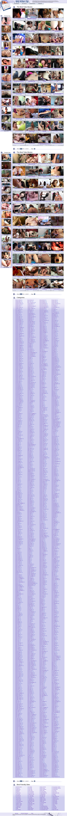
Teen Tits (53, 651)
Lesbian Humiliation (43, 449)
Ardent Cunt (6, 41)
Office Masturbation (43, 695)
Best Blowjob (17, 548)
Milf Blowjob (42, 603)
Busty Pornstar (18, 776)
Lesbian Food (42, 442)
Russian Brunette (54, 405)
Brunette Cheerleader (19, 728)
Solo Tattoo (53, 525)
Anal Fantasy (17, 414)
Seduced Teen (54, 427)
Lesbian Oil (41, 467)
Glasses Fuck (29, 659)
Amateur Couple (18, 329)
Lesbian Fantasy (42, 436)
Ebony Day (30, 807)
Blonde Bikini (17, 658)
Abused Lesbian (18, 300)
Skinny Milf (53, 482)
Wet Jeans (53, 715)
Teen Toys (53, 652)
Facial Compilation (30, 540)
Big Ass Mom (17, 567)
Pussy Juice (54, 334)
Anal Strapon (17, 432)
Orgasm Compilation (43, 707)
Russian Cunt (54, 407)
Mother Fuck (42, 669)
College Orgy (29, 370)
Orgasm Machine (42, 708)
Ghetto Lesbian (30, 640)
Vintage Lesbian (54, 700)
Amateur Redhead (18, 363)
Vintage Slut (54, 708)
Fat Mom (29, 559)
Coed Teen (29, 365)
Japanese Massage (43, 339)
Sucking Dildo (54, 566)
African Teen (17, 313)
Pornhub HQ (18, 795)
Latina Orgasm (42, 396)
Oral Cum (41, 702)
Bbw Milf (16, 522)
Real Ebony (54, 350)
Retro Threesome (55, 389)
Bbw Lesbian (17, 518)
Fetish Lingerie (29, 579)
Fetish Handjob (30, 578)
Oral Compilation (42, 701)
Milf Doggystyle (42, 607)
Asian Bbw (17, 445)
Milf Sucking (42, 633)
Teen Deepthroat (54, 601)
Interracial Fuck (42, 309)
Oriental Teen (42, 713)
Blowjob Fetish (17, 694)
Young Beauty (54, 757)
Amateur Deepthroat (18, 333)
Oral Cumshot (42, 703)
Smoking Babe (54, 503)
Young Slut (53, 773)
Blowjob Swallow (18, 695)
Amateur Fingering (18, 341)
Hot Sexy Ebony (43, 791)
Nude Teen (41, 684)
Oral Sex (41, 706)
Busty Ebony (17, 769)
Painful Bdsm (42, 724)
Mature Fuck (42, 561)
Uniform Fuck (54, 685)
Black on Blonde (18, 650)
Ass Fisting (17, 485)
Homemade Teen (30, 731)
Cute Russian (29, 426)
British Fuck (17, 712)
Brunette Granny (18, 738)
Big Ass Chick (17, 561)
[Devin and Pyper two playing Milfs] (19, 142)
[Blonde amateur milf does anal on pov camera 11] (44, 117)
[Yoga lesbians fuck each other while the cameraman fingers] (19, 92)
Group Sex (29, 683)
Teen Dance (54, 599)
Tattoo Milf (53, 574)
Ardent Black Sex (31, 800)
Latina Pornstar (42, 400)
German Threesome (30, 639)
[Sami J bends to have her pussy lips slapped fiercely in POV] (31, 162)
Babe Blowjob (17, 494)
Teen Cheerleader (55, 592)
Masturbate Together (43, 535)
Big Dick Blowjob (18, 585)
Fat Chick (29, 552)
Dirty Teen (29, 467)
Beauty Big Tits (18, 537)
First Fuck (29, 589)
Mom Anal (41, 645)
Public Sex (53, 327)
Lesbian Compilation (43, 429)
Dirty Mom (29, 463)
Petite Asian (42, 746)
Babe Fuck (17, 498)
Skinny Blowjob (54, 474)
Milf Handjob (42, 614)
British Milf (17, 715)
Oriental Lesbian (42, 712)
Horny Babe (29, 733)
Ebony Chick (29, 504)
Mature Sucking (42, 591)
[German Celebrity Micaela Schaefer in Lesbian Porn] (44, 187)
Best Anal (17, 546)
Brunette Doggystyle (18, 733)
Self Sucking (54, 429)
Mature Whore (42, 596)
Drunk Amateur (30, 481)
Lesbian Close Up (43, 426)
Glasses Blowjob (30, 658)
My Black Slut (42, 795)
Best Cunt (17, 549)
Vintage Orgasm (54, 706)
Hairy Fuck (29, 695)
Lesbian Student (42, 503)
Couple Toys (29, 389)
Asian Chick (17, 451)
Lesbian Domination (43, 433)
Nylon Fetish (42, 691)
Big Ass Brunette (18, 560)
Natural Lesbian (42, 677)
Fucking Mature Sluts (44, 809)
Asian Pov (17, 475)
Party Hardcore (42, 737)
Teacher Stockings (55, 578)
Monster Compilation (43, 660)
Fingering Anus (30, 580)
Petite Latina (42, 751)
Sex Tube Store (31, 796)
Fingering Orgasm (30, 584)
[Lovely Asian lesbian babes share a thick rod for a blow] (31, 105)
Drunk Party (29, 491)
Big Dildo (16, 591)
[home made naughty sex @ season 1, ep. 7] (57, 130)
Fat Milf (28, 558)
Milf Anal (41, 598)
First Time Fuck (30, 592)
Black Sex (17, 639)
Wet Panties (54, 719)
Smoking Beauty (54, 504)
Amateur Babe (17, 316)
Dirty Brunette (29, 457)
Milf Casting (42, 604)
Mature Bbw (42, 541)
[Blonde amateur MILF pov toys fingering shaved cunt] (44, 17)
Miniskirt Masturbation (43, 641)
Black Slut (17, 640)
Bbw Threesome (18, 529)
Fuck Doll (29, 622)
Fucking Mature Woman (56, 788)
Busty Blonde (17, 767)
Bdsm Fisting (17, 531)
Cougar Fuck (29, 378)
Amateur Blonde (18, 319)
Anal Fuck (17, 419)
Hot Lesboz (54, 795)
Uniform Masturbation (55, 687)
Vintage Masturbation (55, 701)
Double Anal (29, 472)
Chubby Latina (29, 328)
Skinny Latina (54, 478)
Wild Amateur (54, 732)
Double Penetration (30, 479)
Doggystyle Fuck (30, 470)
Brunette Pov (17, 746)
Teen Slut (53, 640)
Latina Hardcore (42, 390)
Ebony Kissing (29, 509)
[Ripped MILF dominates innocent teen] (31, 67)
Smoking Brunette (55, 506)
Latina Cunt (41, 386)
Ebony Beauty (29, 500)
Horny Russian (30, 752)
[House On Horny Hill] (57, 105)
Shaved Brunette (54, 444)
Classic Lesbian (30, 340)
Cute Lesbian (29, 424)
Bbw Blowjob (17, 512)
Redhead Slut (54, 371)
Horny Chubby (29, 738)
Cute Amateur (29, 417)
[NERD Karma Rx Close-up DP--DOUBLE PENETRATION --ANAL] (31, 80)
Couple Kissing (30, 386)
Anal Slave (17, 430)
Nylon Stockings (42, 694)
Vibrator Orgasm (54, 693)
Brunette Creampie (18, 732)
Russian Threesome (55, 418)
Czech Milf (29, 437)
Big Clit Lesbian (18, 574)
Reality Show (54, 353)
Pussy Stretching (54, 340)
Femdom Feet (29, 568)
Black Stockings (18, 642)
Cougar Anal (29, 377)
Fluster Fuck (6, 65)
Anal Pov (17, 429)
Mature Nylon (42, 577)
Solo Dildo (53, 519)
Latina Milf (41, 394)
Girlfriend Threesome (31, 650)
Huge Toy (29, 769)
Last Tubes (6, 73)
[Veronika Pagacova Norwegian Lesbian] (31, 117)
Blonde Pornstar (18, 681)
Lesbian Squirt (42, 497)
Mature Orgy (42, 579)
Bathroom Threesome (19, 510)
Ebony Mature (29, 512)
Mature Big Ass (42, 543)
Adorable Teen (17, 308)
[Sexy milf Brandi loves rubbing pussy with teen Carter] (57, 42)
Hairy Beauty (29, 690)
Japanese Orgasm (43, 344)
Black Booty (17, 623)
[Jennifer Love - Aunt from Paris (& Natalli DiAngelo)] (44, 250)
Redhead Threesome (55, 374)
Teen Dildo (53, 602)
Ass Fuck (17, 486)
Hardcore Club (29, 713)
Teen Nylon (53, 627)
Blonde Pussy (17, 683)
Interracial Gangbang (43, 310)
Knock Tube (6, 234)
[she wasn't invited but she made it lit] (44, 67)
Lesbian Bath (42, 418)
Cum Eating (29, 402)
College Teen (29, 375)
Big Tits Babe (17, 598)
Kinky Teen (41, 362)
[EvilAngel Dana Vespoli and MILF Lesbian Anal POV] (44, 80)
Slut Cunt (53, 499)
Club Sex (29, 359)
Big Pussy (17, 597)
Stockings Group (54, 541)
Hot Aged (54, 794)
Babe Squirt (17, 500)
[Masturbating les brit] (19, 175)
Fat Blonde (29, 549)
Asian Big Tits (17, 448)
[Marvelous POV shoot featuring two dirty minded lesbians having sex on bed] (44, 142)
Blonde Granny (18, 672)
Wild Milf (53, 743)
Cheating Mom (30, 319)
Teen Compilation (54, 595)
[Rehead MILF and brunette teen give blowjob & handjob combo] (57, 187)
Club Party (29, 358)
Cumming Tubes (43, 802)
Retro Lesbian (54, 382)
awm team (16, 813)
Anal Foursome (18, 418)
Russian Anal (54, 399)
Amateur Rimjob (18, 365)
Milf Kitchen (41, 616)
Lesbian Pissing (42, 474)
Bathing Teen (17, 505)
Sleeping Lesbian (54, 497)
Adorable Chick (18, 304)
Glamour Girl (29, 652)
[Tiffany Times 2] (31, 225)
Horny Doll (29, 740)
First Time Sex (29, 595)
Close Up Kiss (29, 351)
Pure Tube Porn (6, 251)
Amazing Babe (17, 386)
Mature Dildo (42, 553)
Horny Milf (29, 746)
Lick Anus (41, 521)
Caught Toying (29, 307)
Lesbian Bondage (42, 423)
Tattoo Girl (53, 573)
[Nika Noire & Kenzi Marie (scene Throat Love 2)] (31, 275)
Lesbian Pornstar (42, 476)
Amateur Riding (18, 364)
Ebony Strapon (30, 521)
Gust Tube (6, 218)
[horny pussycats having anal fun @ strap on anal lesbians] (31, 42)
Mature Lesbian (42, 572)
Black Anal (17, 616)
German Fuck (29, 633)
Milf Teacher (42, 634)
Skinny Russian (54, 486)
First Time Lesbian (30, 593)
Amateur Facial (18, 339)
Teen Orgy (53, 629)
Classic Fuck (29, 338)
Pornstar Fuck (42, 768)
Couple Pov (29, 388)
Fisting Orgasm (30, 603)
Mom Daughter (42, 648)
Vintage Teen (54, 709)
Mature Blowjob (42, 547)
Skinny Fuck (54, 476)
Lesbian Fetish (42, 438)
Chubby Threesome (30, 337)
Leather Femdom (42, 408)
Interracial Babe (42, 301)
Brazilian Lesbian (18, 706)
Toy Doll (53, 676)
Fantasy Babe (29, 543)
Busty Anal (17, 762)
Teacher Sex (54, 577)
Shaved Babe (54, 439)
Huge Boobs (29, 757)
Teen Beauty (54, 586)
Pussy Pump (54, 339)
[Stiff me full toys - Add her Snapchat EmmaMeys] (44, 130)
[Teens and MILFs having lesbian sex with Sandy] (19, 225)
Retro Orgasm (54, 387)
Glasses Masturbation (31, 660)
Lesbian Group (42, 445)
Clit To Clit (29, 347)
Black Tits (17, 646)
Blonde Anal (17, 651)
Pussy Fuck (54, 333)
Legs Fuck (41, 412)
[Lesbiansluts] (44, 42)
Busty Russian (30, 300)
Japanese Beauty (42, 328)
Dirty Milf (29, 462)
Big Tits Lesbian (18, 602)
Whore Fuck (54, 726)
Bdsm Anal (17, 530)
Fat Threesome (30, 564)
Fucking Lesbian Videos (44, 808)
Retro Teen (53, 388)
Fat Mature (29, 556)
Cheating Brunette (30, 314)
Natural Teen (42, 681)
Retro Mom (53, 386)
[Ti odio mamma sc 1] (31, 250)
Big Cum (16, 583)
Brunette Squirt (18, 751)
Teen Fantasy (54, 608)
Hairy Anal (29, 687)
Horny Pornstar (30, 750)
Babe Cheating (17, 497)
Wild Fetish (53, 739)
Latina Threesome (43, 407)
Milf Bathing (41, 599)
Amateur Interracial (18, 350)
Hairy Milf (29, 703)
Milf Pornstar (42, 622)
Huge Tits (29, 768)
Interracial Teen (42, 319)
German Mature (30, 635)
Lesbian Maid (42, 455)
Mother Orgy (42, 672)
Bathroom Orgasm (18, 509)
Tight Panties (54, 666)
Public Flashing (54, 325)
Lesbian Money (42, 462)
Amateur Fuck (17, 344)
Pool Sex (41, 761)
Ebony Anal (29, 497)
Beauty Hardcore (18, 541)
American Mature (18, 402)
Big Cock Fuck (18, 580)
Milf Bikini (41, 602)
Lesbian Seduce (42, 486)
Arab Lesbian (17, 439)
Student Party (54, 554)
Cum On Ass (29, 405)
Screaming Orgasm (55, 425)
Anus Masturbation (18, 438)
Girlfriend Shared (30, 648)
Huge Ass (29, 756)
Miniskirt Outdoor (42, 642)
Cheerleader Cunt (30, 322)
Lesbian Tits (42, 510)
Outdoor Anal (42, 714)
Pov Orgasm (54, 309)
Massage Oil (42, 531)
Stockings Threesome (55, 543)
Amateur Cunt (17, 332)
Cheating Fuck (29, 315)
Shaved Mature (54, 450)
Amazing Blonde (18, 388)
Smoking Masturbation (55, 512)
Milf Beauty (41, 601)
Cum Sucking (29, 411)
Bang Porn (6, 49)
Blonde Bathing (18, 654)
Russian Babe (54, 400)
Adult (17, 808)
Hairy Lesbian (29, 700)
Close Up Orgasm (30, 353)
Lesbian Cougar (42, 430)
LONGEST (27, 148)
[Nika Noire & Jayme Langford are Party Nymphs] (19, 275)
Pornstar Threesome (55, 303)
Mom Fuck (41, 650)
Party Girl (41, 736)
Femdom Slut (29, 572)
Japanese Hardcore (43, 335)
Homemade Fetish (30, 725)
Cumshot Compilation (31, 413)
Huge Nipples (29, 764)
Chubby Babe (29, 325)
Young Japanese (54, 767)
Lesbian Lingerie (42, 454)
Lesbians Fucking (43, 519)
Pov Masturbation (55, 307)
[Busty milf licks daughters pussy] (44, 30)
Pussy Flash (54, 332)
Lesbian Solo (42, 493)
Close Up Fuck (30, 350)
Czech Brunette (30, 432)
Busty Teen (29, 301)
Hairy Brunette (29, 693)
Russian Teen (54, 417)
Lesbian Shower (42, 488)
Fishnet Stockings (30, 601)
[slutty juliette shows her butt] (31, 92)
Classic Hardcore (30, 339)
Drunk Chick (29, 486)
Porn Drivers (6, 98)
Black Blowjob (17, 622)
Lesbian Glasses (42, 444)
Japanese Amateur (43, 322)
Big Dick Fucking (18, 589)
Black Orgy (17, 635)
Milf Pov (41, 623)
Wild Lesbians (54, 740)
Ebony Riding (29, 518)
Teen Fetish (53, 610)
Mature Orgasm (42, 578)
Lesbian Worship (42, 517)
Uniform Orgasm (54, 688)
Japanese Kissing (43, 337)
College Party (29, 371)
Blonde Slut (17, 684)
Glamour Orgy (29, 657)
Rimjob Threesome (55, 396)
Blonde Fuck (17, 670)
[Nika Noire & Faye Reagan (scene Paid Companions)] (57, 250)
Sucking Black (54, 562)
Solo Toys (53, 528)
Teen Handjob (54, 620)
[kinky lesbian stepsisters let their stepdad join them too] (19, 200)
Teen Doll (53, 604)
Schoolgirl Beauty (55, 419)
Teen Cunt (53, 598)
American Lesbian (18, 401)
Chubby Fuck (29, 327)
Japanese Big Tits (43, 329)
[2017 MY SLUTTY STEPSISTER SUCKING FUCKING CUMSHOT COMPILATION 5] (31, 288)
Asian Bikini (17, 449)
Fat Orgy (29, 560)
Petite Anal (41, 745)
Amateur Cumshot (18, 331)
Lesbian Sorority (42, 494)
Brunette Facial (18, 736)
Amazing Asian (18, 384)
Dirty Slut (29, 466)
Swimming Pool (54, 571)
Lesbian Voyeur (42, 515)
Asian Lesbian (17, 464)
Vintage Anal (54, 695)
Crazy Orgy (29, 396)
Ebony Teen (29, 523)
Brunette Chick (18, 730)
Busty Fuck (17, 770)
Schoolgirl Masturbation (56, 421)
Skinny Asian (54, 468)
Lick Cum (41, 522)
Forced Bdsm (29, 610)
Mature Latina (42, 571)
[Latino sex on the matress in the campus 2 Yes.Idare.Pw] (44, 288)
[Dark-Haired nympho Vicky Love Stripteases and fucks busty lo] (19, 67)
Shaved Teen (54, 457)
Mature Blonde (42, 546)
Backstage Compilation (19, 503)
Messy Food (42, 597)
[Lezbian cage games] (31, 142)
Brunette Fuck (17, 737)
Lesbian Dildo (42, 431)
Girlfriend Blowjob (30, 645)
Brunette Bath (17, 721)
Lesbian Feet (42, 437)
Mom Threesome (42, 657)
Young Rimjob (54, 770)
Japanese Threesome (43, 347)
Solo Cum (53, 518)
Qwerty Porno (6, 106)
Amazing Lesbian (18, 393)
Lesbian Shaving (42, 487)
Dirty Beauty (29, 455)
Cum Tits (29, 412)
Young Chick (54, 763)
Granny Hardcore (30, 672)
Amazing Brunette (18, 389)
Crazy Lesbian (29, 395)
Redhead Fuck (54, 364)
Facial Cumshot (30, 541)
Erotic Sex (29, 531)
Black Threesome (18, 645)
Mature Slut (41, 585)
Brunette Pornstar (18, 745)
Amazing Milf (17, 394)
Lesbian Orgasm (42, 468)
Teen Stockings (54, 645)
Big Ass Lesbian (18, 565)
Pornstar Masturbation (43, 770)
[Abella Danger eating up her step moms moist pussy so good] (31, 30)
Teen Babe (53, 584)
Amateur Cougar (18, 328)
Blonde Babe (17, 653)
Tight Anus (53, 663)
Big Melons (17, 592)
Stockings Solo (54, 542)
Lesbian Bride (42, 424)
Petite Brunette (42, 749)
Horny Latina (29, 744)
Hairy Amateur (29, 685)
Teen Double (54, 605)
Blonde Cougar (18, 664)
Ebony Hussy (42, 788)
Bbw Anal (17, 511)
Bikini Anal (17, 605)
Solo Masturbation (55, 522)
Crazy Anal (29, 390)
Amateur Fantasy (18, 340)
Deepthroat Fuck (30, 445)
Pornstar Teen (54, 302)
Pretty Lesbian (54, 320)
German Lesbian (30, 634)
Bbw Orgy (17, 524)
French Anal (29, 616)
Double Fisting (29, 476)
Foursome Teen (30, 614)
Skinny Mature (54, 481)
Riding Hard (54, 394)
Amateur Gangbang (18, 345)
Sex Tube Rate (6, 267)
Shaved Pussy (54, 454)
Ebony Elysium (31, 808)
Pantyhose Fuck (42, 731)
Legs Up (41, 413)
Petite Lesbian (42, 752)
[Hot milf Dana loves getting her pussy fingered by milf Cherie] (31, 175)
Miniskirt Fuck (42, 640)
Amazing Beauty (18, 387)
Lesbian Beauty (42, 420)
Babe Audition (17, 492)
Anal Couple (17, 408)
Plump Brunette (42, 756)
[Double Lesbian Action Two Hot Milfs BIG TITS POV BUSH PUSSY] (44, 55)
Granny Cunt (29, 670)
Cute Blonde (29, 419)
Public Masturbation (55, 326)
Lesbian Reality (42, 481)
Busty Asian (17, 763)
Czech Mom (29, 438)
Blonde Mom (17, 678)
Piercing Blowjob (42, 755)
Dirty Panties (29, 464)
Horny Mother (29, 749)
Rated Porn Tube (6, 259)
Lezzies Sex (54, 807)
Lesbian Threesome (43, 509)
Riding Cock (54, 390)
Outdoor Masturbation (43, 719)
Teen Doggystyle (54, 603)
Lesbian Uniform (42, 513)
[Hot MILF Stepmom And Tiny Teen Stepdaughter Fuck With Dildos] (31, 17)
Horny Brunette (30, 737)
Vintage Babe (54, 696)
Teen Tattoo (53, 648)
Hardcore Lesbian (30, 715)
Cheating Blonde (30, 313)
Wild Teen (53, 750)
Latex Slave (42, 377)
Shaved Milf (54, 451)
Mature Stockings (43, 589)
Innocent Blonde (30, 771)
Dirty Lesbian (29, 461)
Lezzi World (54, 808)
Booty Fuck (17, 702)
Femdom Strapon (30, 574)
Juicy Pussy (42, 353)
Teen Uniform (54, 653)
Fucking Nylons (55, 789)
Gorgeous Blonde (30, 663)
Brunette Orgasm (18, 744)
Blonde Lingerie (18, 676)
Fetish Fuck (29, 577)
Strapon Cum (54, 546)
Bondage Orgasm (18, 697)
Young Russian (54, 771)
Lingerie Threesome (43, 528)
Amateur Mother (18, 356)
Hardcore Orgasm (30, 718)
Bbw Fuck (17, 515)
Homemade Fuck (30, 726)
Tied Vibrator (54, 660)
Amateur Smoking (18, 368)
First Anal (29, 586)
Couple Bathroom (30, 383)
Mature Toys (42, 595)
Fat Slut (28, 561)
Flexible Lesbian (30, 605)
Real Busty (53, 347)
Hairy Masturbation (30, 701)
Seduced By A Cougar (55, 426)
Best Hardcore (17, 552)
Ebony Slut (29, 519)
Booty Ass (17, 700)
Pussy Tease (54, 343)
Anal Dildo (17, 411)
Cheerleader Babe (30, 321)
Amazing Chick (18, 390)
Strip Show (53, 549)
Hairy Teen (29, 706)
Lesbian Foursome (43, 443)
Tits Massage (54, 672)
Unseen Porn (18, 802)
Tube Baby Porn (31, 798)
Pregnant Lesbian (55, 313)
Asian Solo (17, 479)
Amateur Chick (18, 325)
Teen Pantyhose (54, 632)
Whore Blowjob (54, 725)
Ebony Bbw (29, 499)
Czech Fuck (29, 433)
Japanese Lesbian (43, 338)
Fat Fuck (29, 553)
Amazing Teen (17, 396)
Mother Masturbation (43, 670)
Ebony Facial (29, 505)
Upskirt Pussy (54, 690)
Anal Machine (17, 423)
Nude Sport (41, 683)
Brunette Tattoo (18, 752)
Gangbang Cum (30, 626)
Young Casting (54, 762)
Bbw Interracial (18, 516)
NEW (23, 148)
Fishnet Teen (29, 602)
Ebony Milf (29, 513)
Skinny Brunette (54, 475)
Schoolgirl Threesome (55, 423)
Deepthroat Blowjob (30, 444)
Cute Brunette (29, 420)
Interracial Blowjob (43, 303)
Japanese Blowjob (43, 331)
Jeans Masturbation (43, 351)
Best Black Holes (31, 801)
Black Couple (17, 626)
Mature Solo (42, 586)
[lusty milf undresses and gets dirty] (57, 142)
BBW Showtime (43, 800)
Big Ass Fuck (17, 564)
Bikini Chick (17, 609)
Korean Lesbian (42, 368)
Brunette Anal (17, 718)
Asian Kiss (17, 463)
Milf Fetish (41, 610)
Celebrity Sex (29, 309)
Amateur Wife (17, 382)
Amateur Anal (17, 314)
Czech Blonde (29, 431)
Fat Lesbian (29, 555)
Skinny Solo (54, 487)
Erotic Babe (29, 528)
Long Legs (41, 529)
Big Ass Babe (17, 556)
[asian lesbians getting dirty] (19, 55)
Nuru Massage (42, 688)
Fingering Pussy (30, 585)
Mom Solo (41, 654)
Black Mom (17, 633)
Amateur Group (18, 346)
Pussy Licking (54, 335)
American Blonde (18, 399)
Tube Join (6, 33)
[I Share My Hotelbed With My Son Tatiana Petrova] (44, 175)
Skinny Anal (54, 467)
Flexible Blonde (30, 604)
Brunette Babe (17, 720)
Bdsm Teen (17, 534)
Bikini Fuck (17, 610)
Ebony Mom (29, 515)
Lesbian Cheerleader (43, 425)
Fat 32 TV (42, 803)
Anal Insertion (17, 421)
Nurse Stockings (42, 687)
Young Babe (54, 756)
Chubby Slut (29, 334)
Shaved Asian (54, 438)
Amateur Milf (17, 353)
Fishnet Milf (29, 599)
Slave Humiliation (54, 493)
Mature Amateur (42, 537)
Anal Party (17, 427)
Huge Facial (29, 763)
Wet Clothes (54, 714)
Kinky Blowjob (42, 356)
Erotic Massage (30, 530)
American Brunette (18, 400)
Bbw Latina (17, 517)
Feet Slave (29, 566)
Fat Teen (28, 562)
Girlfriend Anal (29, 644)
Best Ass (17, 547)
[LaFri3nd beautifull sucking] (31, 55)
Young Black (54, 758)
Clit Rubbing (29, 346)
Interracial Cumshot (43, 304)
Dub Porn (6, 57)
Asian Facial (17, 456)
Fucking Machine (30, 623)
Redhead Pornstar (55, 370)
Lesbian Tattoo (42, 505)
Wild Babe (53, 733)
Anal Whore (17, 437)
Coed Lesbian (29, 363)
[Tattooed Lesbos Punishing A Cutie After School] (31, 200)
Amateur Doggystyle (18, 335)
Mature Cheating (42, 549)
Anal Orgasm (17, 424)
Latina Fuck (41, 388)
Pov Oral (53, 308)
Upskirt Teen (54, 691)
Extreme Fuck (29, 537)
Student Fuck (54, 552)
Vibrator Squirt (54, 694)
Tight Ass (53, 664)
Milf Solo (41, 627)
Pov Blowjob (54, 304)
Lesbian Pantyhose (43, 472)
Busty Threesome (30, 302)
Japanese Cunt (42, 333)
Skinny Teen (54, 488)
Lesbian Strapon (42, 500)
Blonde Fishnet (18, 669)
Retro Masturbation (55, 383)
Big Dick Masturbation (19, 590)
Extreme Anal (29, 535)
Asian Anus (17, 443)
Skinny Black (54, 472)
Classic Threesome (30, 341)
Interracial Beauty (42, 302)
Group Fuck (29, 681)
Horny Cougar (29, 739)
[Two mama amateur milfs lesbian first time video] (57, 175)
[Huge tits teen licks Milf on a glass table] (44, 162)
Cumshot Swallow (30, 414)
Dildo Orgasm (29, 448)
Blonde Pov (17, 682)
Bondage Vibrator (18, 699)
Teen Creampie (54, 596)
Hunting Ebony (42, 794)
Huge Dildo (29, 761)
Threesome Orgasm (55, 659)
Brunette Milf (17, 742)
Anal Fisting (17, 417)
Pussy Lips (53, 337)
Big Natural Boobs (18, 593)
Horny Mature (29, 745)
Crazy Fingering (30, 393)
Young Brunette (54, 761)
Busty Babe (17, 764)
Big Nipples (17, 595)
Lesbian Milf (42, 460)
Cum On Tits (29, 408)
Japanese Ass (42, 325)
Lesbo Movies (54, 802)
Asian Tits (17, 482)
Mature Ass (41, 540)
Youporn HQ (6, 177)
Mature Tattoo (42, 592)
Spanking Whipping (55, 529)
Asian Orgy (17, 473)
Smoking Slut (54, 515)
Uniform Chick (54, 684)
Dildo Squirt (29, 450)
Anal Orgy (17, 425)
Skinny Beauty (54, 470)
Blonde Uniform (18, 690)
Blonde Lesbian (18, 675)
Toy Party (53, 678)
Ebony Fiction (30, 809)
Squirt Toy (53, 536)
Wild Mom (53, 744)
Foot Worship (29, 609)
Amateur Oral (17, 357)
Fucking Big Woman (43, 806)
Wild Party (53, 746)
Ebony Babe (29, 498)
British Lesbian (17, 713)
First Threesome (30, 591)
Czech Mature (29, 436)
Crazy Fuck (29, 394)
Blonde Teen (17, 689)
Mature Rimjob (42, 583)
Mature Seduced (42, 584)
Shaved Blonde (54, 443)
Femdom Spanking (30, 573)
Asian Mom (17, 470)
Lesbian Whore (42, 516)
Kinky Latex (42, 358)
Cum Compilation (30, 401)
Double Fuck (29, 478)
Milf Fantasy (42, 609)
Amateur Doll (17, 337)
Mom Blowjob (42, 646)
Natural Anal (42, 675)
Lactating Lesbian (42, 369)
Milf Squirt (41, 629)
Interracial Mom (42, 314)
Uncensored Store (6, 122)
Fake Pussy (29, 542)
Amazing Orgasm (18, 395)
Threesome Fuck (54, 658)
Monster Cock (42, 659)
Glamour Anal (29, 651)
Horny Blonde (29, 736)
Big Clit (16, 573)
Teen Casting (54, 591)
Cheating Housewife (30, 316)
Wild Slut (53, 749)
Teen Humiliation (54, 621)
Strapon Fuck (54, 547)
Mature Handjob (42, 565)
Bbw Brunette (17, 513)
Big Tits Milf (17, 603)
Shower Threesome (55, 463)
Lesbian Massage (43, 456)
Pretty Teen (53, 322)
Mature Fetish (42, 559)
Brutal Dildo (17, 758)
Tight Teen (53, 669)
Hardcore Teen (30, 721)
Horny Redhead (30, 751)
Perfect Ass (41, 739)
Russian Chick (54, 406)
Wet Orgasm (54, 718)
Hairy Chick (29, 694)
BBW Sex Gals (43, 798)
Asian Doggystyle (18, 455)
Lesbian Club (42, 427)
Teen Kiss (53, 623)
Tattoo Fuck (54, 572)
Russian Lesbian (54, 411)
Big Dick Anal (17, 584)
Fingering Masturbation (31, 583)
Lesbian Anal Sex (42, 414)
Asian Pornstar (18, 474)
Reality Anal (54, 352)
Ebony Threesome (30, 524)
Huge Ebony (29, 762)
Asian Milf (17, 469)
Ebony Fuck (29, 506)
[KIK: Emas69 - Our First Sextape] (44, 275)
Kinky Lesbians (42, 359)
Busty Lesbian (17, 773)
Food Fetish (29, 607)
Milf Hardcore (42, 615)
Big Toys (16, 604)
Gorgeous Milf (29, 666)
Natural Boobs (42, 676)
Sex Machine (54, 431)
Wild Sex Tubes (6, 169)
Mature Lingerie (42, 573)
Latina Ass (41, 381)
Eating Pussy (29, 494)
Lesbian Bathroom (43, 419)
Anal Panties (17, 426)
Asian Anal (17, 442)
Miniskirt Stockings (43, 644)
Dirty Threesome (30, 468)
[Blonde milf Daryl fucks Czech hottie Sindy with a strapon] (19, 117)
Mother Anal (42, 666)
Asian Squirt (17, 480)
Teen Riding (54, 638)
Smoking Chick (54, 507)
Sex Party (53, 432)
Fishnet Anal (29, 596)
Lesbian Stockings (43, 499)
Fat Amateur (29, 546)
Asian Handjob (17, 461)
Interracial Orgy (42, 316)
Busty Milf (17, 774)
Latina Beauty (42, 382)
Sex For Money (54, 430)
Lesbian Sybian (42, 504)
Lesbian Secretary (43, 485)
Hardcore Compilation (31, 714)
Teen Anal (53, 580)
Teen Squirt (53, 644)
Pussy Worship (54, 345)
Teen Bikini (53, 589)
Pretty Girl (53, 319)
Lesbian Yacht (42, 518)
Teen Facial (53, 607)
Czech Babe (29, 430)
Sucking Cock (54, 564)
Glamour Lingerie (30, 654)
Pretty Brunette (54, 316)
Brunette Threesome (18, 755)
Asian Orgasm (17, 472)
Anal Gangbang (18, 420)
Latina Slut (41, 402)
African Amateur (18, 309)
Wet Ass (53, 713)
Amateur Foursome (18, 343)
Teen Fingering (54, 611)
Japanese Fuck (42, 334)
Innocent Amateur (30, 770)
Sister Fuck (53, 464)
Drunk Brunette (30, 485)
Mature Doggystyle (43, 554)
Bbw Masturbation (18, 521)
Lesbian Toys (42, 511)
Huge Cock (29, 758)
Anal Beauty (17, 406)
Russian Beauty (54, 401)
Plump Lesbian (42, 757)
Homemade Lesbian (30, 727)
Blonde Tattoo (17, 688)
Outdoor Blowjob (42, 715)
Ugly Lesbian (54, 682)
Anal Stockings (18, 431)
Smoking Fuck (54, 510)
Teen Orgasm (54, 628)
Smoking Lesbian (54, 511)
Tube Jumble (6, 114)
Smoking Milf (54, 513)
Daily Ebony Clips (31, 803)
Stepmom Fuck (54, 537)
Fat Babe (29, 548)
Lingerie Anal (42, 524)
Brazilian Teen (17, 707)
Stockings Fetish (54, 540)
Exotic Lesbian (30, 534)
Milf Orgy (41, 620)
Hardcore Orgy (30, 719)
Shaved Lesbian (54, 449)
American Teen (18, 405)
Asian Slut (17, 478)
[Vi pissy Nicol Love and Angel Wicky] (44, 225)
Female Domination (30, 567)
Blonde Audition (18, 652)
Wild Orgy (53, 745)
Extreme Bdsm (30, 536)
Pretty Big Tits (54, 314)
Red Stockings (54, 356)
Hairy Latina (29, 699)
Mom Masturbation (43, 651)
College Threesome (30, 376)
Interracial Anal (42, 300)
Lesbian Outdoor (42, 470)
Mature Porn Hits (55, 809)
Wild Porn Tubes (6, 161)
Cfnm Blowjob (29, 310)
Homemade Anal (30, 724)
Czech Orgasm (30, 439)
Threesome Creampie (55, 657)
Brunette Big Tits (18, 724)
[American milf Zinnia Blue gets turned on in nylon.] (19, 162)
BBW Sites (42, 801)
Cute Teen (29, 427)
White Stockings (54, 724)
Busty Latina (17, 771)
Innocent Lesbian (30, 775)
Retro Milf (53, 384)
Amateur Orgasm (18, 358)
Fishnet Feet (29, 597)
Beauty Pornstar (18, 543)
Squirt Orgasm (54, 535)
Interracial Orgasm (43, 315)
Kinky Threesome (43, 363)
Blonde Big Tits (18, 657)
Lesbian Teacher (42, 506)
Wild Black (53, 737)
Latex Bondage (42, 371)
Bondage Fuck (17, 696)
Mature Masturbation (43, 574)
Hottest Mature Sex (55, 796)
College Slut (29, 374)
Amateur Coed (17, 326)
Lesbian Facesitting (43, 435)
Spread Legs (54, 534)
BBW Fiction (42, 797)
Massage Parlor (42, 534)
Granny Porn (54, 791)
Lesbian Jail (42, 450)
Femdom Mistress (30, 571)
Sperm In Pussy (54, 531)
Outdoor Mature (42, 720)
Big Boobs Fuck (18, 572)
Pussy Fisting (54, 331)
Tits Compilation (54, 670)
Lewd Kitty (54, 806)
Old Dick (41, 700)
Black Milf (17, 632)
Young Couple (54, 764)
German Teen (29, 638)
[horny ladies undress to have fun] (19, 30)
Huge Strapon (29, 767)
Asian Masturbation (18, 467)
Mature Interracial (42, 567)
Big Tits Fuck (17, 601)
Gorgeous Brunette (30, 664)
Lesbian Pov (42, 478)
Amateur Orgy (17, 359)
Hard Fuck (29, 709)
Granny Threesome (30, 677)
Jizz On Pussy (42, 352)
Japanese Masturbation (44, 340)
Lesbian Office (42, 466)
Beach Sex (17, 535)
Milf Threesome (42, 635)
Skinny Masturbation (55, 480)
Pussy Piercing (54, 338)
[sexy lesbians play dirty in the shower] (57, 200)
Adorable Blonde (18, 302)
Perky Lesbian (42, 743)
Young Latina (54, 768)
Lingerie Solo (42, 525)
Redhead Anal (54, 357)
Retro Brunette (54, 380)
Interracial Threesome (43, 320)
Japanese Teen (42, 346)
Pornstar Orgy (42, 773)
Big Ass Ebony (17, 562)
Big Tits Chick (17, 599)
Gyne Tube (6, 226)
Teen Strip (53, 646)
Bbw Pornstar (17, 525)
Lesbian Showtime (55, 798)
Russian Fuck (54, 408)
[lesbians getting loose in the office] (19, 250)
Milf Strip (41, 632)
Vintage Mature (54, 702)
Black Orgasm (17, 634)
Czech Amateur (30, 429)
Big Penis (17, 596)
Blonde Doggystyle (18, 665)
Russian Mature (54, 413)
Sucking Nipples (54, 567)
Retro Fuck (53, 381)
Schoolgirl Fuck (54, 420)
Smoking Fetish (54, 509)
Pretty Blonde (54, 315)
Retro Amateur (54, 375)
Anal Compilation (18, 407)
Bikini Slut (17, 611)
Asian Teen (17, 481)
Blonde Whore (17, 691)
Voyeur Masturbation (55, 712)
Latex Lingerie (42, 375)
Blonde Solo (17, 685)
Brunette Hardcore (18, 739)
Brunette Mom (17, 743)
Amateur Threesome (19, 378)
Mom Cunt (41, 647)
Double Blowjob (30, 473)
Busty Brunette (18, 768)
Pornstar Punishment (43, 775)
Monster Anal (42, 658)
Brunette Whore (18, 756)
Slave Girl (53, 492)
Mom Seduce (42, 653)
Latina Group (42, 389)
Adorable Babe (17, 301)
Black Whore (17, 648)
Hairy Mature (29, 702)
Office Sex (41, 697)
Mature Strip (42, 590)
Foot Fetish (29, 608)
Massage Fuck (42, 530)
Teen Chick (53, 593)
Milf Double (41, 608)
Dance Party (29, 442)
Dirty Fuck (29, 460)
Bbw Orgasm (17, 523)
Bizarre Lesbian (18, 614)
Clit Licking (29, 344)
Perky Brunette (42, 742)
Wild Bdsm (53, 734)
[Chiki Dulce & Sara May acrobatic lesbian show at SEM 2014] (19, 42)
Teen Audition (54, 583)
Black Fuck (17, 628)
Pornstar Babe (42, 764)
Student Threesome (55, 556)
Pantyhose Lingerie (43, 732)
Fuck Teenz (54, 790)
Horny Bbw (29, 734)
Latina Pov (41, 401)
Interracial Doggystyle (43, 307)
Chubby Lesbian (30, 329)
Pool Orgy (41, 758)
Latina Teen (41, 406)
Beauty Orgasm (18, 542)
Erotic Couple (29, 529)
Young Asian (54, 755)
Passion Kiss (42, 738)
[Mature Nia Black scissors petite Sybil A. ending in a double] (31, 130)
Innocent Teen (29, 776)
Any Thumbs (6, 202)
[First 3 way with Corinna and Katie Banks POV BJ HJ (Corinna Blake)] (57, 92)
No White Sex (42, 796)
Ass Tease (17, 488)
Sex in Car (53, 435)
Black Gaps (30, 802)
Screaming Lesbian (55, 424)
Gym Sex (29, 684)
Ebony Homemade (30, 507)
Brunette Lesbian (18, 740)
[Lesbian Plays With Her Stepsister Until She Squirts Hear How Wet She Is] (19, 80)
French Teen (29, 621)
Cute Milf (29, 425)
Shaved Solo (54, 456)
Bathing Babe (17, 504)
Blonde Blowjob (18, 659)
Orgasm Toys (42, 709)
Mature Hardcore (42, 566)
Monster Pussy (42, 664)
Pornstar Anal (42, 763)
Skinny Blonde (54, 473)
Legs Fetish (41, 411)
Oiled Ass (41, 699)
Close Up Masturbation (31, 352)
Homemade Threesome (31, 732)
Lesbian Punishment (43, 479)
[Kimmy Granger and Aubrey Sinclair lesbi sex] (57, 80)
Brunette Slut (17, 749)
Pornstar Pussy (42, 776)
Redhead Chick (54, 362)
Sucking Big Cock (55, 560)
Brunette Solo (17, 750)
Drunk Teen (29, 493)
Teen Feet (53, 609)
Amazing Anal (17, 383)
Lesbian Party (42, 473)
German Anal (29, 628)
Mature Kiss (42, 568)
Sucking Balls (54, 559)
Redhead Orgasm (55, 369)
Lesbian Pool (42, 475)
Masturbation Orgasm (43, 536)
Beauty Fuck (17, 540)
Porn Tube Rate (31, 791)
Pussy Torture (54, 344)
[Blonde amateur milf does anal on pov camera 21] (19, 17)
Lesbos (53, 804)
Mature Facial (42, 556)
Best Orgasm (17, 553)
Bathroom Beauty (18, 506)
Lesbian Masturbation (43, 457)
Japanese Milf (42, 343)
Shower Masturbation (55, 461)
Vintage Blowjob (54, 697)
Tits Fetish (53, 671)
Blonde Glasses (18, 671)
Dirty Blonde (29, 456)
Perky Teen (41, 744)
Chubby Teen (29, 335)
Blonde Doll (17, 666)
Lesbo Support (54, 803)
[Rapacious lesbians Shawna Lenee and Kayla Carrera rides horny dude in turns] (31, 187)
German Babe (29, 629)
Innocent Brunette (30, 773)
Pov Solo (53, 310)
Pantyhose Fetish (42, 730)
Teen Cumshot (54, 597)
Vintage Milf (54, 703)
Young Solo (53, 774)
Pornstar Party (42, 774)
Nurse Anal (41, 685)
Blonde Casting (18, 660)
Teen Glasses (54, 617)
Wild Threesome (54, 751)
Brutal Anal (17, 757)
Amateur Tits (17, 380)
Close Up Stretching (30, 356)
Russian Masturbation (55, 412)
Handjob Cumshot (30, 707)
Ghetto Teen (29, 641)
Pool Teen (41, 762)
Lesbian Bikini (42, 421)
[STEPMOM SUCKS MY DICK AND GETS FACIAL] (57, 275)
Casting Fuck (29, 304)
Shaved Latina (54, 448)
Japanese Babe (42, 326)
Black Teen (17, 644)
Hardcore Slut (29, 720)
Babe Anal (17, 491)
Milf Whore (41, 639)
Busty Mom (17, 775)
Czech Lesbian (30, 435)
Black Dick (17, 627)
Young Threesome (55, 776)
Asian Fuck (17, 460)
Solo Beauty (54, 517)
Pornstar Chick (42, 767)
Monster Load (42, 663)
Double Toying (29, 480)
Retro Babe (53, 376)
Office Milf (41, 696)
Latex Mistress (42, 376)
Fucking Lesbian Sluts (44, 807)
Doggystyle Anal (30, 469)
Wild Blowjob (54, 738)
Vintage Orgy (54, 707)
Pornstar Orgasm (42, 771)
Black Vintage (17, 647)
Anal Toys (17, 436)
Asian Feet (17, 457)
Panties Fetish (42, 725)
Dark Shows (30, 804)
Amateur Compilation (19, 327)
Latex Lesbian (42, 374)
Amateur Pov (17, 362)
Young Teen (54, 775)
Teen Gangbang (54, 616)
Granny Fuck (29, 671)
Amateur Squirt (18, 370)
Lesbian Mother (42, 463)
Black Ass (17, 617)
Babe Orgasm (17, 499)
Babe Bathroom (18, 493)
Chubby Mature (30, 331)
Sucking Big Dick (54, 561)
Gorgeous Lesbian (30, 665)
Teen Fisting (54, 614)
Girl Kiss (28, 642)
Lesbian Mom (42, 461)
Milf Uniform (42, 638)
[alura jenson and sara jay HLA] (19, 187)
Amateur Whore (18, 381)
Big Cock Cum (17, 579)
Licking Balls (42, 523)
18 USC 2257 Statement (24, 813)
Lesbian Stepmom (43, 498)
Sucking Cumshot (55, 565)
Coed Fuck (29, 362)
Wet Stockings (54, 721)
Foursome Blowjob (30, 611)
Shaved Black (54, 442)
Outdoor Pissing (42, 721)
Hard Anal (29, 708)
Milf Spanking (42, 628)
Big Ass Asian (17, 555)
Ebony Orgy (29, 517)
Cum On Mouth (30, 406)
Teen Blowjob (54, 590)
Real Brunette (54, 346)
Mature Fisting (42, 560)
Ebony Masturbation (30, 511)
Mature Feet (42, 558)
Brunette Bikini (17, 725)
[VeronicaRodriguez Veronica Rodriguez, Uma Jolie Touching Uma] (57, 288)
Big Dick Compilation (19, 586)
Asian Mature (17, 468)
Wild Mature (54, 742)
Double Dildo (29, 474)
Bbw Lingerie (17, 519)
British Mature (17, 714)
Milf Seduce (42, 626)
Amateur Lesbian (18, 352)
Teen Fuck (53, 615)
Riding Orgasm (54, 395)
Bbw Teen (17, 528)
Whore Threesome (55, 731)
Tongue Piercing (54, 675)
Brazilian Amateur (18, 703)
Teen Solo (53, 641)
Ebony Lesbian (30, 510)
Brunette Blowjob (18, 726)
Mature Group (42, 564)
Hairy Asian (29, 688)
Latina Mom (42, 395)
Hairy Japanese (30, 697)
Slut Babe (53, 498)
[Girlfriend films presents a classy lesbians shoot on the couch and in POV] (57, 67)
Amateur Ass (17, 315)
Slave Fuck (53, 491)
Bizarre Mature (18, 615)
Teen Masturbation (55, 626)
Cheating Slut (29, 320)
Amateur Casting (18, 322)
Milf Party (41, 621)
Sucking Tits (54, 568)
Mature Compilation (43, 550)
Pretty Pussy (54, 321)
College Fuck (29, 368)
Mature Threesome (43, 593)
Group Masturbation (30, 682)
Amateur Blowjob (18, 320)
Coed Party (29, 364)
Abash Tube (6, 185)
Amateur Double (18, 338)
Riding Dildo (54, 393)
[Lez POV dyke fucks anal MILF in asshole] (57, 55)
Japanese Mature (42, 341)
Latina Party (42, 399)
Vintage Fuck (54, 699)
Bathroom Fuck (18, 507)
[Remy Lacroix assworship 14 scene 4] (19, 288)
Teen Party (53, 633)
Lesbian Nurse (42, 464)
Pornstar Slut (54, 300)
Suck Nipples (54, 558)
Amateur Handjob (18, 347)
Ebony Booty (29, 503)
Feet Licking (29, 565)
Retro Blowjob (54, 378)
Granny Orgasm (30, 676)
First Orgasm (29, 590)
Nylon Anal (41, 689)
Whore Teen (54, 730)
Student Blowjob (54, 550)
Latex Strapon (42, 378)
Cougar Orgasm (30, 380)
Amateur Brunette (18, 321)
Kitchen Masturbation (43, 365)
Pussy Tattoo (54, 341)
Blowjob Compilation (18, 693)
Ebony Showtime (43, 789)
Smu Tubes (30, 797)
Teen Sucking (54, 647)
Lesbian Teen (42, 507)
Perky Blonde (42, 740)
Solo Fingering (54, 521)
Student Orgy (54, 553)
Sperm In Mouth (54, 530)
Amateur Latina (18, 351)
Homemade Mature (30, 728)
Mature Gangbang (43, 562)
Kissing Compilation (43, 364)
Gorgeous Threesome (31, 669)
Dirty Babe (29, 454)
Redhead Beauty (54, 359)
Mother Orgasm (42, 671)
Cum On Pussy (30, 407)
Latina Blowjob (42, 383)
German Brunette (30, 632)
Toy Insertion (54, 677)
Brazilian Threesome (19, 708)
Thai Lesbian (54, 654)
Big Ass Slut (17, 568)
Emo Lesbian (29, 525)
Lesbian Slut (42, 492)
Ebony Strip (29, 522)
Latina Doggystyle (43, 387)
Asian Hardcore (18, 462)
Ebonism (29, 806)
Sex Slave (53, 433)
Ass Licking (17, 487)
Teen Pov (53, 635)
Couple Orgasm (30, 387)
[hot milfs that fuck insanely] (57, 117)
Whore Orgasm (54, 728)
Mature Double (42, 555)
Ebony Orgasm (30, 516)
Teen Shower (54, 639)
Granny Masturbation (31, 675)
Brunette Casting (18, 727)
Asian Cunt (17, 454)
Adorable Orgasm (18, 307)
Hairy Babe (29, 689)
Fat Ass (28, 547)
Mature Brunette (42, 548)
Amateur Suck (17, 374)
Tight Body (53, 665)
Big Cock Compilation (19, 578)
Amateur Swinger (18, 375)
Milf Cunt (41, 605)
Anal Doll (16, 412)
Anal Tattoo (17, 433)
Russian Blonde (54, 402)
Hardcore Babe (30, 712)
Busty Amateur (18, 761)
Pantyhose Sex (42, 733)
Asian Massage (18, 466)
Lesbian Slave (42, 491)
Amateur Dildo (17, 334)
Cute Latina (29, 423)
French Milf (29, 620)
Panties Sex (42, 728)
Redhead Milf (54, 368)
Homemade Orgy (30, 730)
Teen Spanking (54, 642)
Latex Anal (41, 370)
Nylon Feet (41, 690)
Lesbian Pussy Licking (43, 480)
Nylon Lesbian (42, 693)
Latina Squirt (42, 405)
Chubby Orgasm (30, 333)
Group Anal (29, 678)
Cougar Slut (29, 381)
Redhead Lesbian (55, 365)
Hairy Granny (29, 696)
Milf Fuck (41, 611)
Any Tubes (6, 210)
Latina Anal (41, 380)
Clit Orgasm (29, 345)
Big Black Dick (17, 571)
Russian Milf (54, 414)
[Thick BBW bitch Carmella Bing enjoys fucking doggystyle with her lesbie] (57, 225)
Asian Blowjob (17, 450)
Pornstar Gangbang (43, 769)
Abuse (32, 813)
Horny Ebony (29, 742)
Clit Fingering (29, 343)
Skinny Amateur (54, 466)
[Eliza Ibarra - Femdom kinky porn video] (44, 200)
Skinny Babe (54, 469)
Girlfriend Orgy (30, 646)
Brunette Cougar (18, 731)
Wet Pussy (53, 720)
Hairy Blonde (29, 691)
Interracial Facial (42, 308)
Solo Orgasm (54, 523)
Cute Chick (29, 421)
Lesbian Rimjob (42, 482)
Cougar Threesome (30, 382)
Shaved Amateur (54, 436)
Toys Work (53, 681)
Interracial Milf (42, 313)
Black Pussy (17, 638)
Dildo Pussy (29, 449)
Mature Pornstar (42, 580)
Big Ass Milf (17, 566)
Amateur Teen (17, 377)
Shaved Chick (54, 445)
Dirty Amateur (29, 451)
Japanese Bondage (43, 332)
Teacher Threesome (55, 579)
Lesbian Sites (54, 800)
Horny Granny (29, 743)
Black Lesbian (17, 629)
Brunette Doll (17, 734)
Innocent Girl (29, 774)
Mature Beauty (42, 542)
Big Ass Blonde (18, 559)
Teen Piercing (54, 634)
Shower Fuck (54, 460)
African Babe (17, 310)
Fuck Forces (6, 90)
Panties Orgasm (42, 727)
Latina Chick (42, 384)
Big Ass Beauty (18, 558)
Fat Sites (41, 804)
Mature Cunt (42, 552)
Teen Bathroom (54, 585)
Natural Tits (41, 682)
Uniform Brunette (54, 683)
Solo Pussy (53, 524)
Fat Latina (29, 554)
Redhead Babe (54, 358)
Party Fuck (41, 734)
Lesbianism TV (55, 797)
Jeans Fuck (42, 350)
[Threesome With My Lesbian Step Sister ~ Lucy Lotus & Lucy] (57, 30)
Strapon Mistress (54, 548)
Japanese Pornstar (43, 345)
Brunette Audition (18, 719)
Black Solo (17, 641)
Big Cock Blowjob (18, 577)
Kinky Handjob (42, 357)
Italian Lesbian (42, 321)
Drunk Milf (29, 488)
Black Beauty (17, 621)
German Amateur (30, 627)
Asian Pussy (17, 476)
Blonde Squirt (17, 687)
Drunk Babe (29, 482)
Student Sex (54, 555)
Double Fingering (30, 475)
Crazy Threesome (30, 400)
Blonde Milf (17, 677)
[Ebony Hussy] (57, 17)
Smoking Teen (54, 516)
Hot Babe (29, 755)
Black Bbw (17, 620)
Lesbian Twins (42, 512)
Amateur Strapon (18, 371)
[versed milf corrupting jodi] (19, 130)
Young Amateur (54, 752)
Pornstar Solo (54, 301)
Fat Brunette (29, 550)
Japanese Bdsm (42, 327)
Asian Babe (17, 444)
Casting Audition (30, 303)
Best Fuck (17, 550)
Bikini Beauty (17, 608)
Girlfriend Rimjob (30, 647)
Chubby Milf (29, 332)
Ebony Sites (42, 790)
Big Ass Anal (17, 554)
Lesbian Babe (42, 417)
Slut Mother (53, 500)
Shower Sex (54, 462)
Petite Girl (41, 750)
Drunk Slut (29, 492)
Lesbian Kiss (42, 451)
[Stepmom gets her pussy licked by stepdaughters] (19, 105)
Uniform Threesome (55, 689)
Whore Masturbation (55, 727)
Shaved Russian (54, 455)
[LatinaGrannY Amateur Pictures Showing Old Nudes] (44, 92)
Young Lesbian (54, 769)
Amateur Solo (17, 369)
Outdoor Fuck (42, 718)
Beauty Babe (17, 536)
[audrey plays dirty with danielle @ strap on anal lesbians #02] (44, 105)
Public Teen (53, 328)
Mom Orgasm (42, 652)
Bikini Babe (17, 607)
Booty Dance (17, 701)
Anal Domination (18, 413)
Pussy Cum (54, 329)
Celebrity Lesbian (30, 308)
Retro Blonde (54, 377)
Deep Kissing (29, 443)
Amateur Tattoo (18, 376)
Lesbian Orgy (42, 469)
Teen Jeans (53, 622)
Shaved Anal (54, 437)
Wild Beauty (54, 736)
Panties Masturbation (43, 726)
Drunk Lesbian (29, 487)
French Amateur (30, 615)
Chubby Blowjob (30, 326)
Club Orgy (29, 357)
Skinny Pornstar (54, 485)
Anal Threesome (18, 435)
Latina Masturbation (43, 393)
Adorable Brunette (18, 303)
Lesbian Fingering (43, 439)
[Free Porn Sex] (57, 162)
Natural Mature (42, 678)
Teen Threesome (54, 650)
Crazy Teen (29, 399)
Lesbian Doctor (42, 432)
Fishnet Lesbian (30, 598)
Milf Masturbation (42, 617)
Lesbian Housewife (43, 448)
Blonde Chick (17, 663)
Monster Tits (42, 665)
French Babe (29, 617)
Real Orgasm (54, 351)
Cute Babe (29, 418)
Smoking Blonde (54, 505)
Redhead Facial (54, 363)
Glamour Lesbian (30, 653)
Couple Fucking (30, 384)
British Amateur (18, 709)
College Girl (29, 369)
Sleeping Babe (54, 494)
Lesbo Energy (54, 801)
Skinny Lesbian (54, 479)
